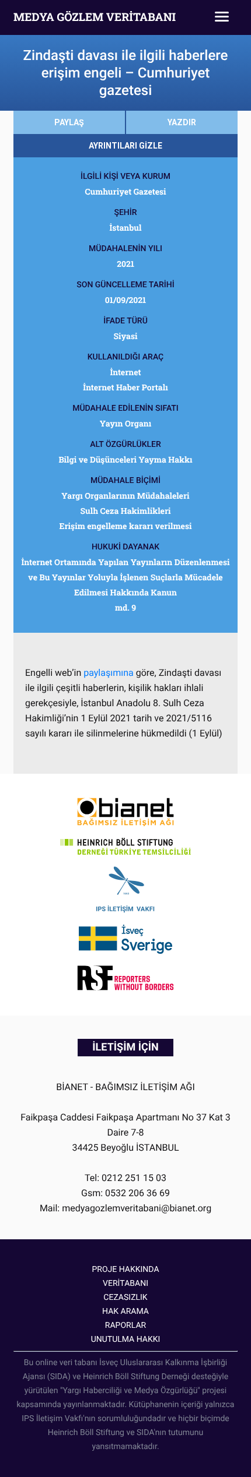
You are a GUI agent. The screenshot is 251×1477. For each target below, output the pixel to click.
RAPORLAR (125, 1325)
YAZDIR (182, 122)
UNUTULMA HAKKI (126, 1339)
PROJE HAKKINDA (125, 1269)
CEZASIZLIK (125, 1297)
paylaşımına (108, 672)
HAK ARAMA (125, 1311)
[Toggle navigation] (222, 17)
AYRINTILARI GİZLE (125, 145)
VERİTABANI (125, 1283)
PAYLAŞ (69, 122)
